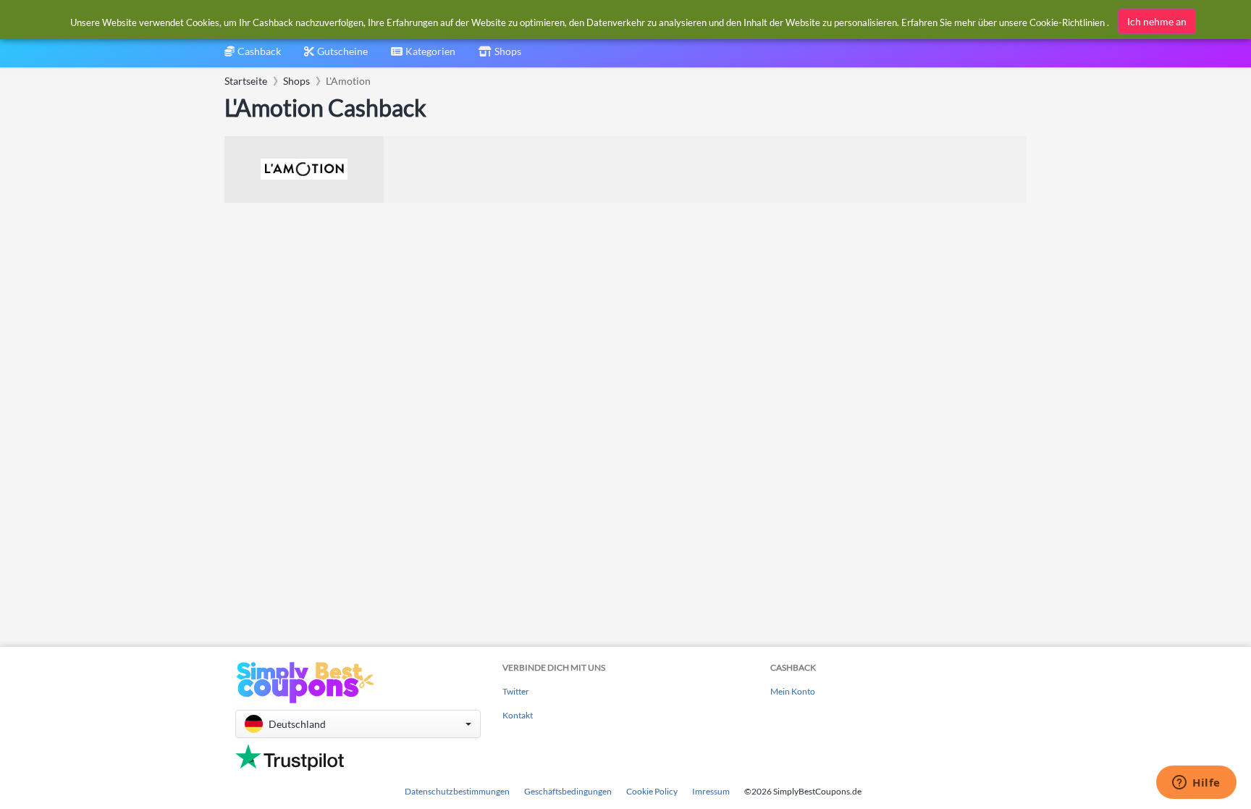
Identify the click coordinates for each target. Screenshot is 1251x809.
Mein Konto (792, 691)
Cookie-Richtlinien (1067, 22)
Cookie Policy (652, 791)
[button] (358, 724)
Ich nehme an (1157, 21)
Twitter (515, 691)
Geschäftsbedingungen (568, 791)
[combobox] (423, 56)
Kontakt (517, 715)
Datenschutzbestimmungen (457, 791)
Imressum (711, 791)
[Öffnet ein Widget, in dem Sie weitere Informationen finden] (1196, 784)
